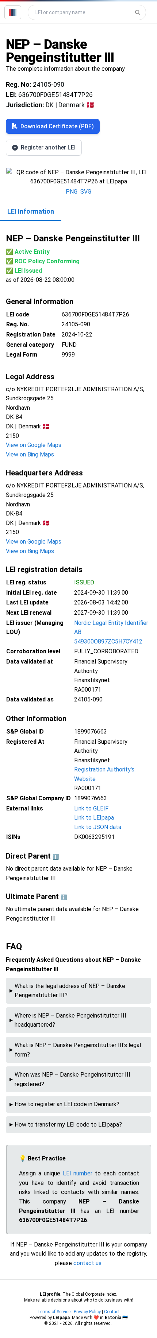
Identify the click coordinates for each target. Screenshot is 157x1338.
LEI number (78, 1173)
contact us (87, 1263)
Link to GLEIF (91, 808)
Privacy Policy (87, 1311)
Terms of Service (53, 1311)
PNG (71, 191)
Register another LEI (48, 147)
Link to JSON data (97, 827)
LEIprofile (50, 1294)
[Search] (137, 12)
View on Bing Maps (30, 454)
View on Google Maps (33, 445)
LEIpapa (61, 1317)
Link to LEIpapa (94, 817)
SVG (85, 191)
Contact (112, 1311)
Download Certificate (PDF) (57, 126)
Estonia (113, 1317)
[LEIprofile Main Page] (12, 12)
